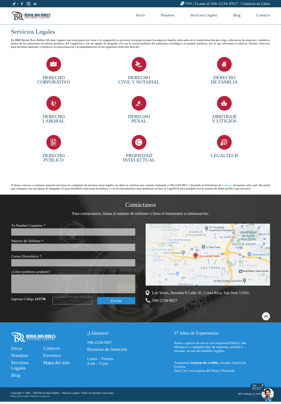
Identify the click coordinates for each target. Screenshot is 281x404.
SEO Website (245, 393)
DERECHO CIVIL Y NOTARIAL (139, 80)
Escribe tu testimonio (14, 3)
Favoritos (52, 355)
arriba (266, 316)
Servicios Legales (203, 15)
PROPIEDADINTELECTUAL (139, 158)
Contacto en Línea (256, 3)
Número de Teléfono (27, 241)
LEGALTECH (224, 155)
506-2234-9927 (224, 3)
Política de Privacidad (19, 396)
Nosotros (167, 15)
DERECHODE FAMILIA (224, 80)
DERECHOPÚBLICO (54, 158)
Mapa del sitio (56, 362)
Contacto (263, 15)
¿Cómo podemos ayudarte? (30, 272)
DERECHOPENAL (139, 119)
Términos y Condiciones (40, 396)
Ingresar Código (28, 299)
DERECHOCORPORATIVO (53, 80)
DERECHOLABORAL (54, 119)
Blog (236, 15)
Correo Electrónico (26, 256)
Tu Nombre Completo (28, 225)
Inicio (140, 15)
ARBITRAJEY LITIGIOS (224, 119)
